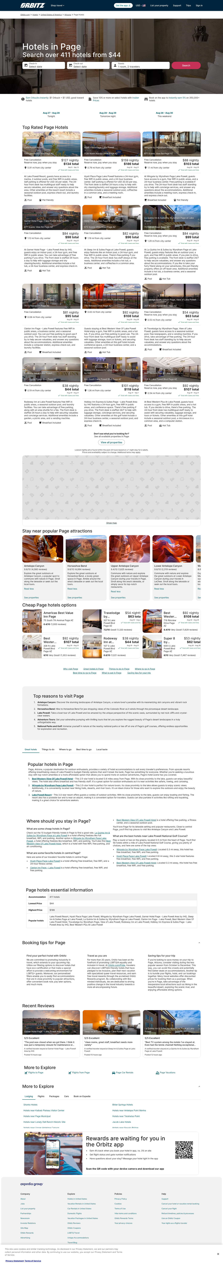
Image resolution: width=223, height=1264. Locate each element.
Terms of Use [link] (120, 1208)
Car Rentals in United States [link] (79, 1208)
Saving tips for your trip (139, 672)
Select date (35, 66)
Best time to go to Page (84, 672)
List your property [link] (27, 1208)
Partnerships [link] (25, 1213)
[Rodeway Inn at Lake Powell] (51, 393)
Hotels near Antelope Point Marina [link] (129, 1110)
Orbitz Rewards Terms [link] (124, 1218)
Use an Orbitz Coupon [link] (171, 1218)
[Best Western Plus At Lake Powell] (171, 393)
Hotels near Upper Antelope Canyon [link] (41, 1127)
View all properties (111, 442)
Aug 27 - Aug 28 (51, 113)
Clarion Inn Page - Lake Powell (45, 867)
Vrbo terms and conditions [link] (126, 1213)
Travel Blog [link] (72, 1242)
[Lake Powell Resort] (51, 167)
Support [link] (165, 1199)
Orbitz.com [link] (25, 15)
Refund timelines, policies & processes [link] (178, 1213)
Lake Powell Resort (42, 794)
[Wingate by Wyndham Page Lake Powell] (171, 167)
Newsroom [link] (25, 1218)
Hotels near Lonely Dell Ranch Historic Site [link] (44, 1122)
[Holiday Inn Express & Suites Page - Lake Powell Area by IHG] (111, 393)
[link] (45, 1073)
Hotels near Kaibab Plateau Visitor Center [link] (44, 1110)
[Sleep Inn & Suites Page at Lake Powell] (111, 243)
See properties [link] (31, 597)
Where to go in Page (145, 669)
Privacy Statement (15, 1261)
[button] (111, 942)
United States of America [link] (51, 15)
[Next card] (198, 114)
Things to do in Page (119, 669)
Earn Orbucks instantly (37, 97)
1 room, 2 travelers (129, 66)
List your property (159, 5)
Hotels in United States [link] (77, 1199)
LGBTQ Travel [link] (73, 1233)
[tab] (30, 749)
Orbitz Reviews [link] (74, 1223)
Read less (29, 588)
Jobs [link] (22, 1204)
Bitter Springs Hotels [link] (122, 1104)
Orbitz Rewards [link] (27, 1233)
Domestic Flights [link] (75, 1213)
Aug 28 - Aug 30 (164, 113)
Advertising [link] (25, 1238)
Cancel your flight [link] (169, 1208)
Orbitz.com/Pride (116, 965)
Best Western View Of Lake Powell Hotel (52, 778)
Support (177, 5)
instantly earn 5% (177, 97)
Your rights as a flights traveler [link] (174, 1223)
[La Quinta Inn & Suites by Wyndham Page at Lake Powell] (171, 243)
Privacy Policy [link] (121, 1199)
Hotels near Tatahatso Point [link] (126, 1116)
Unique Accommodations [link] (78, 1238)
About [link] (22, 1199)
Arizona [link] (67, 15)
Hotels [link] (35, 15)
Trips (188, 5)
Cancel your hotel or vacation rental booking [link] (180, 1204)
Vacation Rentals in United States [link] (82, 1204)
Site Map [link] (24, 1228)
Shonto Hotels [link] (30, 1104)
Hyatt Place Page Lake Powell (45, 861)
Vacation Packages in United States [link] (83, 1218)
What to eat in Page (111, 672)
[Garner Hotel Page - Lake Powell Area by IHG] (51, 243)
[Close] (218, 1254)
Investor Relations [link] (28, 1223)
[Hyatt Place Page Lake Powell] (111, 167)
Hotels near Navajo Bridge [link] (125, 1127)
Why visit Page (70, 669)
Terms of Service (33, 1261)
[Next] (200, 568)
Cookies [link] (118, 1204)
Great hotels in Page (93, 669)
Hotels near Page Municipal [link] (37, 1116)
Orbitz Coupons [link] (74, 1228)
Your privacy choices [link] (123, 1223)
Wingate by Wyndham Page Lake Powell (52, 785)
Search (186, 65)
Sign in (199, 5)
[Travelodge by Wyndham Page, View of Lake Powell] (171, 319)
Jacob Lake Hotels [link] (121, 1122)
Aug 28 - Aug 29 (107, 113)
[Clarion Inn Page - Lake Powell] (51, 319)
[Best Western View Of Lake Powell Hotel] (111, 319)
